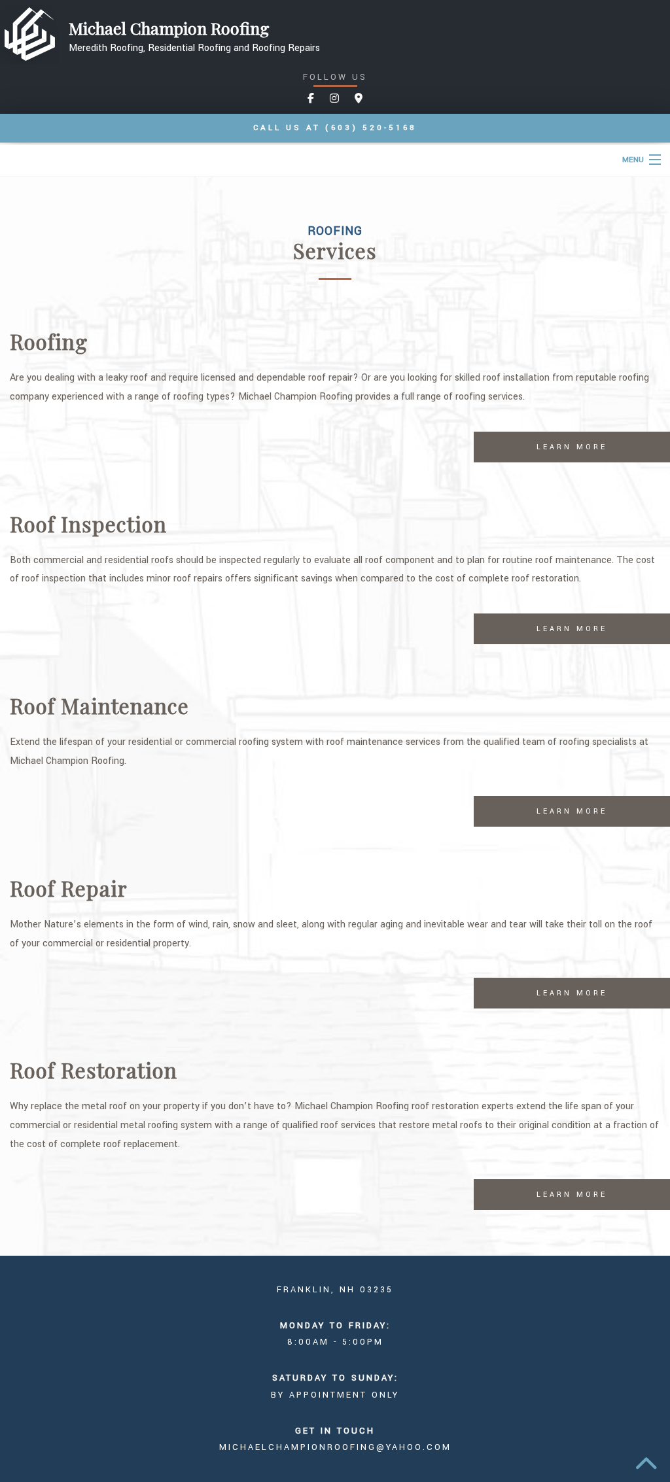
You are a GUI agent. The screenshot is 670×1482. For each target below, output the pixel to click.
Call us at (335, 127)
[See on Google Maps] (358, 99)
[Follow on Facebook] (311, 99)
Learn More (572, 447)
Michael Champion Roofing (169, 28)
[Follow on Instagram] (334, 99)
